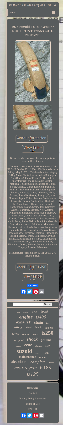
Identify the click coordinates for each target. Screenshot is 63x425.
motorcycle (25, 367)
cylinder (26, 312)
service (25, 334)
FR (35, 409)
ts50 (18, 312)
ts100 (15, 334)
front (44, 311)
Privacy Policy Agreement (32, 398)
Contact (33, 393)
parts (51, 363)
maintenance (27, 356)
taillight (49, 327)
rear (28, 344)
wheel (29, 327)
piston (35, 334)
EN (30, 409)
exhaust (23, 323)
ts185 (45, 367)
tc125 (34, 312)
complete (38, 362)
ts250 (47, 333)
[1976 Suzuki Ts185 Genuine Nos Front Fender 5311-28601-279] (32, 71)
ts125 (33, 374)
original (19, 340)
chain (38, 322)
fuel (47, 323)
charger (38, 346)
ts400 (41, 316)
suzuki (24, 351)
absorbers (19, 361)
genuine (46, 340)
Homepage (32, 387)
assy (47, 345)
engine (26, 316)
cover (38, 353)
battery (17, 327)
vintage (18, 346)
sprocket (43, 357)
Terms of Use (33, 403)
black (38, 327)
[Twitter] (29, 291)
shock (32, 339)
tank (46, 352)
